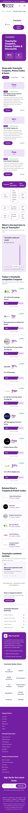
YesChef (20, 670)
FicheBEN (21, 699)
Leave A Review (19, 27)
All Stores (14, 799)
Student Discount (6, 737)
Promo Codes (14, 77)
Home (3, 11)
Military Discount (6, 739)
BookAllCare (8, 693)
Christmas (4, 769)
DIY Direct (4, 719)
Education (8, 11)
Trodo (3, 726)
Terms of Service (10, 801)
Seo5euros (9, 699)
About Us (5, 797)
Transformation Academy (20, 685)
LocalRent (4, 716)
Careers (17, 801)
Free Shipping (5, 742)
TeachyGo (17, 20)
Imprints (23, 801)
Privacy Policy (19, 797)
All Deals (5, 77)
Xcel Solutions (9, 685)
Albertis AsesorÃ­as (20, 693)
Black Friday (5, 767)
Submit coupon (9, 600)
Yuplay (3, 728)
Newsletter (4, 749)
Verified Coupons (6, 746)
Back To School (5, 760)
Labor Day (4, 764)
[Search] (19, 5)
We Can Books (20, 678)
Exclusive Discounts (7, 744)
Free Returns (5, 751)
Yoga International (9, 670)
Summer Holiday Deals (7, 762)
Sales (23, 77)
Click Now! (22, 1)
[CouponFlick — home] (7, 6)
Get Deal (8, 110)
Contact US (11, 797)
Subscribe (21, 786)
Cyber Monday (5, 772)
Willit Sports (5, 724)
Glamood (4, 721)
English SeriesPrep (9, 678)
